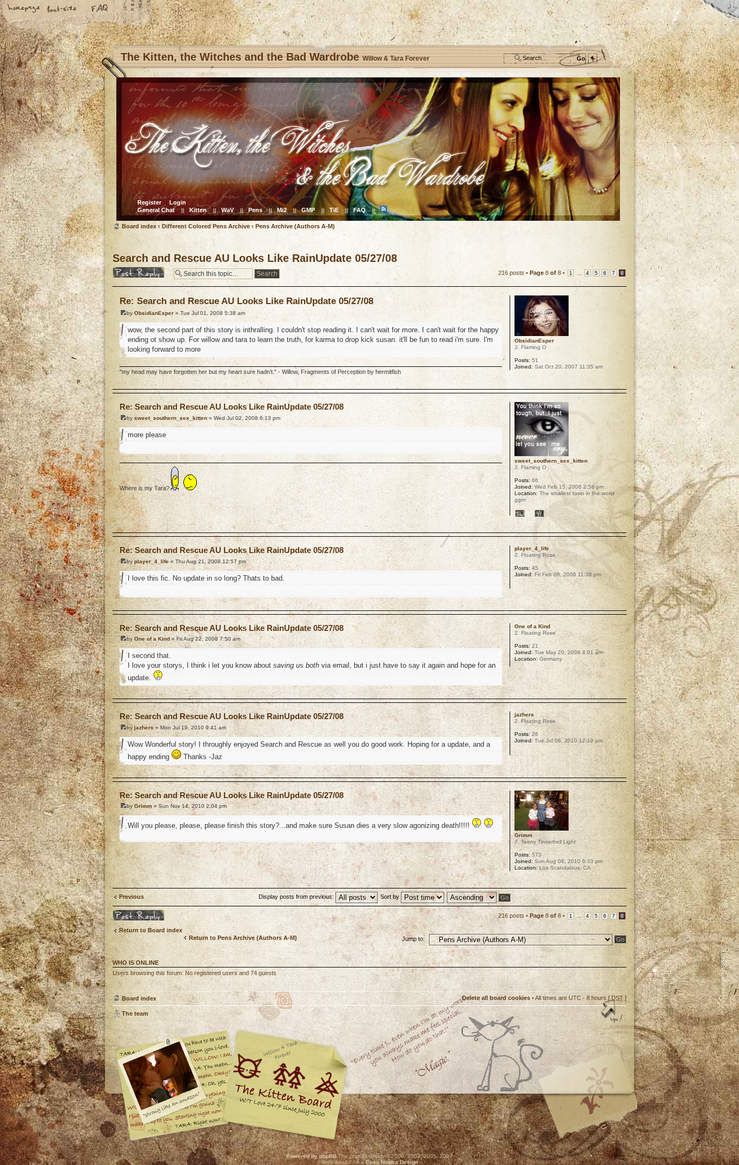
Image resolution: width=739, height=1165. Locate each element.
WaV (227, 210)
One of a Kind (152, 639)
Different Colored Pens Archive (206, 226)
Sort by (390, 896)
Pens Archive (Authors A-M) (295, 226)
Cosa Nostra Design (392, 1162)
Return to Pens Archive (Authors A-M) (243, 937)
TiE (334, 210)
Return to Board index (150, 930)
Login (177, 202)
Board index (368, 149)
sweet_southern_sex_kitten (170, 418)
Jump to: (413, 939)
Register (149, 202)
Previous (131, 896)
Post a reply (129, 270)
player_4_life (151, 561)
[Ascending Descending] (479, 896)
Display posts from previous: (297, 896)
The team (135, 1013)
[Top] (612, 1012)
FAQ (100, 9)
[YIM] (543, 513)
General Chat (156, 210)
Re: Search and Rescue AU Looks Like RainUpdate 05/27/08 (246, 301)
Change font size (62, 9)
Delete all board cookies (496, 998)
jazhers (144, 727)
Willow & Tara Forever (286, 1081)
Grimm (143, 806)
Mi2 (282, 210)
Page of (545, 272)
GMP (308, 210)
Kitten (198, 210)
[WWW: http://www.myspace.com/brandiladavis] (524, 513)
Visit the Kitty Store (594, 1109)
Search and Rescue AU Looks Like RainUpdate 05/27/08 (255, 258)
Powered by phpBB (311, 1156)
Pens (255, 210)
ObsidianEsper (154, 313)
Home (24, 9)
